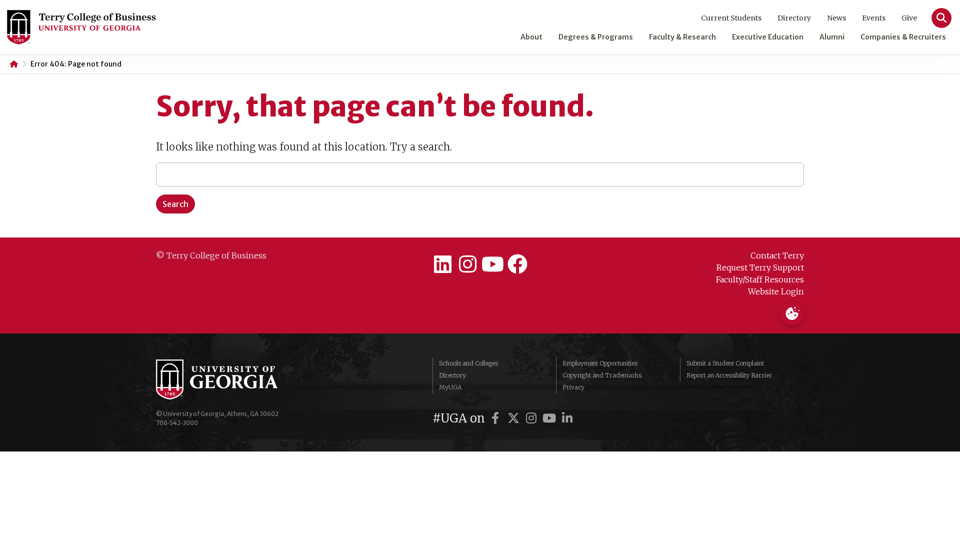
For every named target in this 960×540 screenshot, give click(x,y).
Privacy (573, 387)
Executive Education (768, 37)
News (836, 18)
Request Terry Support (760, 267)
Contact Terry (777, 255)
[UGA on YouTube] (551, 418)
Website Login (776, 291)
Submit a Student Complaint (725, 363)
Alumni (832, 37)
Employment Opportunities (600, 363)
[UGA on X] (515, 418)
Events (874, 18)
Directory (794, 18)
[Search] (941, 18)
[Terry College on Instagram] (467, 264)
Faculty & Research (682, 37)
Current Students (731, 18)
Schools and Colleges (468, 363)
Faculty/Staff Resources (760, 279)
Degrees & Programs (595, 37)
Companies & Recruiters (903, 37)
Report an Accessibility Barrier (729, 375)
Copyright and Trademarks (602, 375)
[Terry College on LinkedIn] (442, 264)
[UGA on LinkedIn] (567, 418)
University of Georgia (231, 380)
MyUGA (450, 387)
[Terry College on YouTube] (492, 264)
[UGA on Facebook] (497, 418)
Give (909, 18)
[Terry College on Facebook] (517, 264)
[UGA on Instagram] (533, 418)
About (531, 37)
